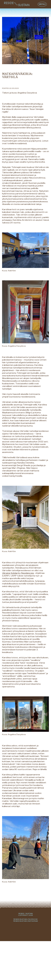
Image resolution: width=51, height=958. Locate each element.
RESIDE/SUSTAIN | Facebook (25, 919)
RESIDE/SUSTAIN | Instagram (25, 921)
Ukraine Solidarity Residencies (18, 573)
